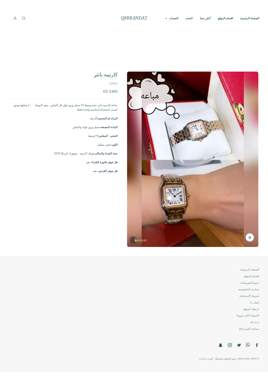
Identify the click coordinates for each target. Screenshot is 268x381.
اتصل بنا (254, 302)
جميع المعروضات (249, 282)
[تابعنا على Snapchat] (220, 345)
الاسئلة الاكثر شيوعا (247, 315)
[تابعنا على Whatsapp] (248, 345)
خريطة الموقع (251, 309)
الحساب (173, 18)
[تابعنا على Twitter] (239, 345)
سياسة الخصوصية (248, 289)
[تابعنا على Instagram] (229, 345)
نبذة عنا (254, 322)
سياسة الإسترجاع (249, 328)
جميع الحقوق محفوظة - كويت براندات (218, 358)
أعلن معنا (205, 18)
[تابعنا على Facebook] (256, 345)
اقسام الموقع (225, 18)
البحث (189, 18)
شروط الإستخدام (249, 296)
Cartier (113, 83)
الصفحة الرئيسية (249, 18)
